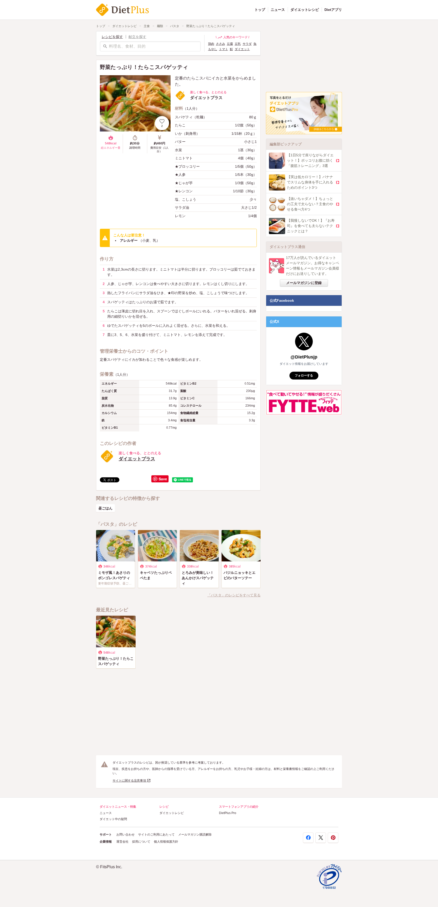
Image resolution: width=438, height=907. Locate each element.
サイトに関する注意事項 (130, 780)
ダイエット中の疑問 (113, 819)
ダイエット (242, 49)
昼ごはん (105, 508)
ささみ (220, 44)
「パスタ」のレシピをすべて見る (234, 595)
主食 (147, 26)
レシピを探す (112, 37)
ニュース (278, 10)
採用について (141, 841)
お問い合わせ (125, 834)
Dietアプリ (333, 10)
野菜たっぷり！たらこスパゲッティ (210, 26)
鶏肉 (211, 44)
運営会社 (122, 841)
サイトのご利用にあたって (156, 834)
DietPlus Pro (227, 813)
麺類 (160, 26)
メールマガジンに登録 (304, 283)
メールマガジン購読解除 (195, 834)
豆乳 (238, 44)
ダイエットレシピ (304, 10)
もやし (212, 49)
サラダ (247, 44)
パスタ (174, 26)
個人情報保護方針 (166, 841)
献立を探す (137, 37)
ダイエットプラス (137, 458)
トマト (223, 49)
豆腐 (230, 44)
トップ (259, 10)
